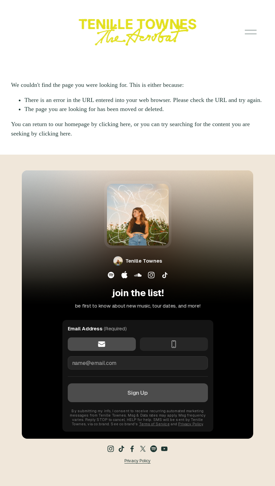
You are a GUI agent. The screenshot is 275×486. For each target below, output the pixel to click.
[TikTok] (121, 448)
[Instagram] (110, 448)
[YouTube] (164, 448)
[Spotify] (153, 448)
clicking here (114, 124)
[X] (143, 448)
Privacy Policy (137, 460)
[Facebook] (132, 448)
